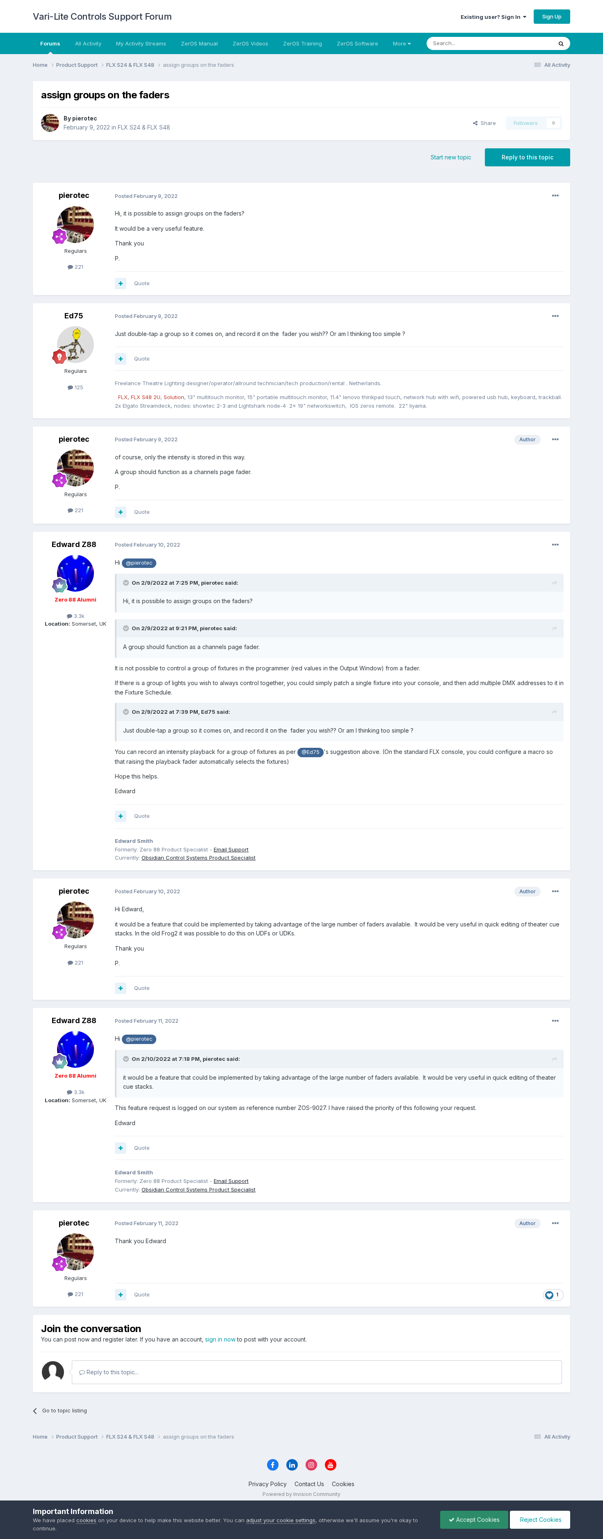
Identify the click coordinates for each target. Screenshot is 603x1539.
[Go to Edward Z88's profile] (75, 573)
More (399, 43)
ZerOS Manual (199, 43)
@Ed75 (311, 752)
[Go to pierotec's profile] (50, 123)
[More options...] (555, 196)
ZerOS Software (357, 43)
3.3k (78, 616)
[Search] (561, 43)
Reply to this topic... (112, 1372)
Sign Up (552, 16)
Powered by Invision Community (301, 1494)
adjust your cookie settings (280, 1520)
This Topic (528, 43)
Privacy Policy (268, 1483)
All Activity (88, 43)
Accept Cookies (477, 1519)
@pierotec (139, 563)
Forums (50, 43)
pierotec (84, 118)
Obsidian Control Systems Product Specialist (199, 857)
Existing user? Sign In (492, 17)
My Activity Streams (141, 43)
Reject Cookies (540, 1519)
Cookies (343, 1483)
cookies (86, 1520)
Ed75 (73, 315)
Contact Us (309, 1483)
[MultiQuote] (120, 283)
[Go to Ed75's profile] (75, 344)
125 (78, 387)
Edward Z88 (74, 544)
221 (78, 266)
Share (486, 123)
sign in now (220, 1339)
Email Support (231, 849)
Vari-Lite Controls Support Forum (102, 16)
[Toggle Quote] (126, 582)
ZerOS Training (302, 43)
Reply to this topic (527, 157)
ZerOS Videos (250, 43)
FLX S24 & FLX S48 (144, 127)
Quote (142, 283)
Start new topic (451, 157)
